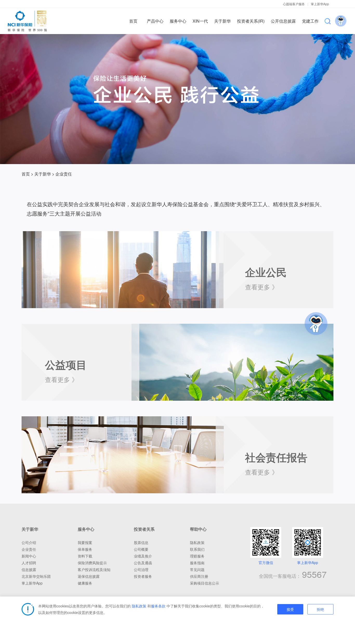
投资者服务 (143, 576)
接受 (290, 609)
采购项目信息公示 (204, 583)
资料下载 (85, 556)
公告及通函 (143, 562)
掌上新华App (320, 4)
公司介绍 (29, 542)
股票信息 (141, 542)
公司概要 (141, 549)
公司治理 (141, 569)
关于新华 (42, 174)
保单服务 (85, 549)
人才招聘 (29, 562)
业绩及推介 (143, 556)
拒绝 (320, 609)
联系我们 (197, 549)
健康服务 (85, 583)
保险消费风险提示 (92, 562)
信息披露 (29, 569)
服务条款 (158, 605)
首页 (26, 174)
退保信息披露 (89, 576)
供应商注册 (199, 576)
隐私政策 (139, 605)
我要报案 (85, 542)
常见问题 (197, 569)
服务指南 (197, 562)
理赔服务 (197, 556)
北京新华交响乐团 (36, 576)
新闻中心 (29, 556)
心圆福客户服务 (294, 4)
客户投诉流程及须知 (94, 569)
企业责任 (29, 549)
